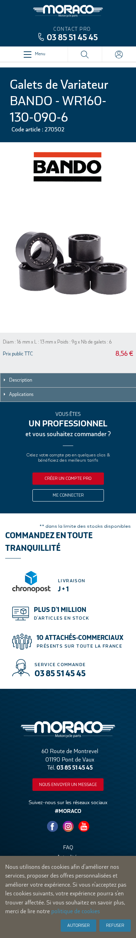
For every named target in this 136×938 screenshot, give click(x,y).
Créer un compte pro (68, 478)
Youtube (83, 826)
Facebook (52, 826)
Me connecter (68, 495)
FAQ (68, 847)
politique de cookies (75, 911)
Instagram (68, 826)
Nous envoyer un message (68, 784)
